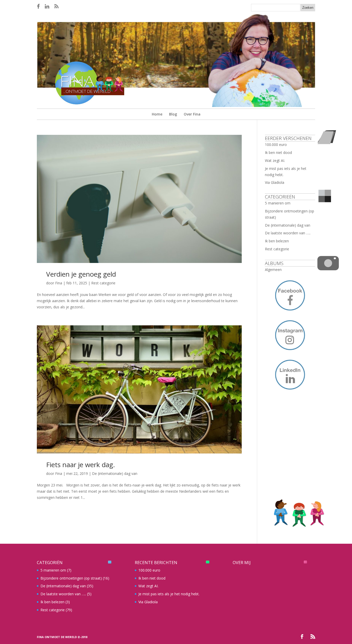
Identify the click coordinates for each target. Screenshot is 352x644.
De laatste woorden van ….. (288, 232)
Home (157, 114)
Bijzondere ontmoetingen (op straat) (71, 578)
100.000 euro (276, 144)
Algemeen (273, 269)
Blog (173, 114)
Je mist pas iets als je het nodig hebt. (168, 593)
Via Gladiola (274, 182)
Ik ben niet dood (278, 152)
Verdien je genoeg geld (81, 274)
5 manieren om (277, 203)
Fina (58, 282)
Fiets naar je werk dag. (80, 464)
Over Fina (192, 114)
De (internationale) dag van (114, 473)
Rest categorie (103, 282)
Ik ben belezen (277, 240)
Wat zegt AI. (275, 160)
